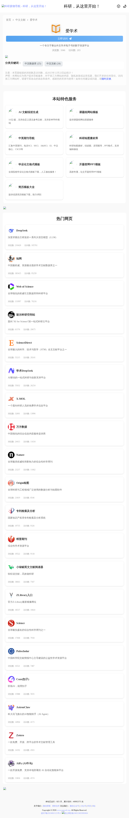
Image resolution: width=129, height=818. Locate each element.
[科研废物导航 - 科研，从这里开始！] (24, 6)
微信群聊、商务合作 (51, 806)
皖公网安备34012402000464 (76, 813)
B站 (93, 806)
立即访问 (63, 38)
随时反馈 (106, 79)
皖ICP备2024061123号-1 (51, 813)
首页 (8, 19)
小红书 (83, 806)
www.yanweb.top (63, 810)
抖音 (89, 806)
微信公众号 (74, 806)
